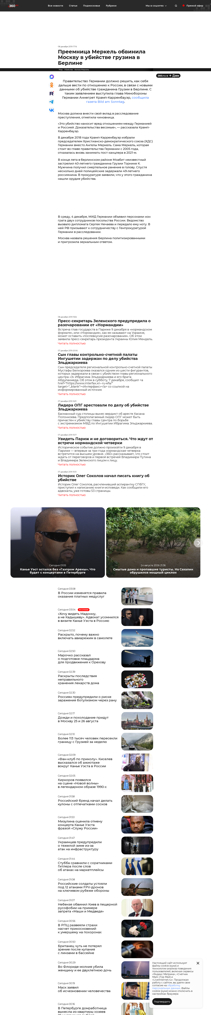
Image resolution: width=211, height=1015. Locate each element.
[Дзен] (168, 76)
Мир (61, 70)
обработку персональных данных (166, 987)
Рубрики (111, 5)
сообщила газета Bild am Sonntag (117, 100)
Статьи (73, 5)
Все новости (55, 5)
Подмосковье (91, 5)
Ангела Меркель (81, 70)
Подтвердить (162, 1001)
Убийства (68, 70)
